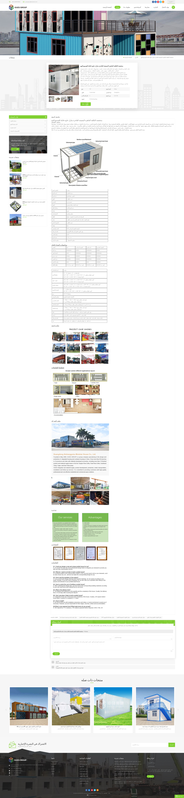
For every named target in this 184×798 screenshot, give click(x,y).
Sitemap (105, 793)
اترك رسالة (180, 796)
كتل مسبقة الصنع (13, 124)
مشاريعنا (147, 7)
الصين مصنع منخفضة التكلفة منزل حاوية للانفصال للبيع (33, 188)
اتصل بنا (14, 149)
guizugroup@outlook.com (31, 1)
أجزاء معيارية (13, 127)
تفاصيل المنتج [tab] (56, 117)
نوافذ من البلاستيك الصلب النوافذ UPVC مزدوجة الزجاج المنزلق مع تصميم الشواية (127, 778)
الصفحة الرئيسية (107, 7)
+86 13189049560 (16, 1)
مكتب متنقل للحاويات (84, 776)
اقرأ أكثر (24, 164)
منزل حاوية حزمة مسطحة (85, 764)
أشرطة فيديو (137, 7)
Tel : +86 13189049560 (16, 768)
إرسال (150, 776)
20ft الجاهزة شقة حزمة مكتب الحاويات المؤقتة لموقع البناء (33, 202)
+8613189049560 (15, 775)
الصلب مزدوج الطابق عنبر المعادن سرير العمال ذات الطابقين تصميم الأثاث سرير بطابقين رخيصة (128, 782)
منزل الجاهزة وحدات (84, 771)
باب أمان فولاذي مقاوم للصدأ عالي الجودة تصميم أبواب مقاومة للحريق (126, 774)
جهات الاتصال (165, 7)
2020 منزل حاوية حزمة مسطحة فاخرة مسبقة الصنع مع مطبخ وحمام (34, 175)
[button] (178, 709)
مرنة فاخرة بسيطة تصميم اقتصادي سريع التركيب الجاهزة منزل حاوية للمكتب (98, 726)
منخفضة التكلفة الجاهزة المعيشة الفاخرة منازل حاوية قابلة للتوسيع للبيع (68, 631)
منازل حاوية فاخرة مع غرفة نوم (138, 617)
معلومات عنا (126, 7)
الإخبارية (156, 7)
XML (109, 793)
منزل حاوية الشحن (83, 768)
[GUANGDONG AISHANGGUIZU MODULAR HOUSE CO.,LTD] (18, 7)
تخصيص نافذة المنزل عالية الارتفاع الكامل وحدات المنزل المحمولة (34, 162)
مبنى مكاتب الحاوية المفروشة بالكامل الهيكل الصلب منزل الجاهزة (140, 726)
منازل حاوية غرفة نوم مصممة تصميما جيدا (68, 617)
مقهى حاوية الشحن (83, 773)
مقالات (52, 773)
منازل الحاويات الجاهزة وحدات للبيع (154, 617)
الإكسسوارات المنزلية (14, 131)
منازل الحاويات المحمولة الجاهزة (123, 617)
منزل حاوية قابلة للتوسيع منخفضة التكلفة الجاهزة (89, 617)
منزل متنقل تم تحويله (84, 761)
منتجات (117, 7)
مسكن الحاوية (13, 121)
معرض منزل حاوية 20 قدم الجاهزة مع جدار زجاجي (33, 215)
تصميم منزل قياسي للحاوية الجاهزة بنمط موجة (56, 726)
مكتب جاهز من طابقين (84, 781)
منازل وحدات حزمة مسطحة (85, 778)
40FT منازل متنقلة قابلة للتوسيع (107, 617)
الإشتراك (172, 744)
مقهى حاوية (82, 766)
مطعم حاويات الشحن (84, 783)
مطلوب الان (86, 104)
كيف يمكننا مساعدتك (18, 140)
